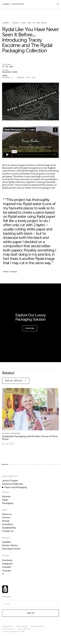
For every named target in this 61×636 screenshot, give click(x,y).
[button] (4, 464)
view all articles (14, 381)
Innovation (5, 433)
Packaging (29, 328)
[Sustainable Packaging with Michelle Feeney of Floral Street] (30, 416)
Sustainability (16, 433)
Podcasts (9, 391)
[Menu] (58, 4)
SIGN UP (30, 613)
